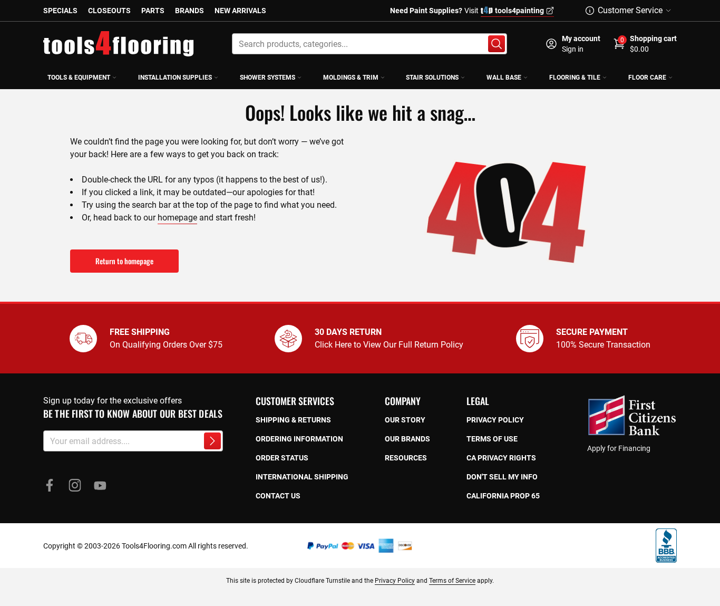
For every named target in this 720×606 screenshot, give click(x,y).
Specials (60, 10)
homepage (177, 218)
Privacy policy (495, 420)
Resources (406, 458)
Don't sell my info (502, 477)
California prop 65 (503, 496)
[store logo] (118, 43)
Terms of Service (452, 580)
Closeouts (109, 10)
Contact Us (278, 496)
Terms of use (492, 439)
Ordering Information (299, 439)
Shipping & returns (293, 420)
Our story (405, 420)
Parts (152, 10)
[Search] (496, 43)
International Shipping (302, 477)
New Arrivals (240, 10)
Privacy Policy (395, 580)
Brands (189, 10)
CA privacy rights (501, 458)
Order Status (282, 458)
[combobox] (369, 43)
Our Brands (407, 439)
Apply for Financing (618, 448)
